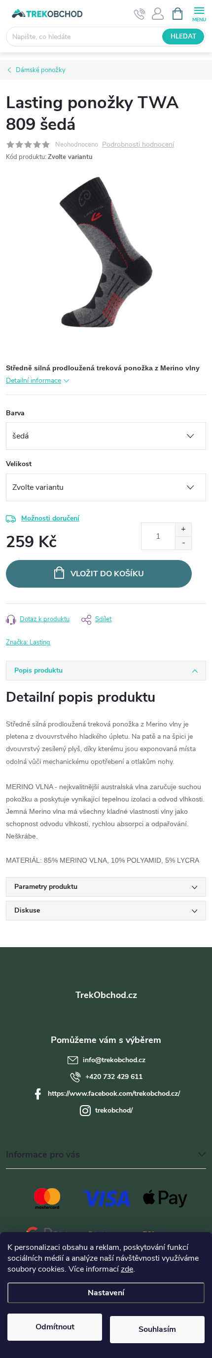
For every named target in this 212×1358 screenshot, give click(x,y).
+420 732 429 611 (113, 1076)
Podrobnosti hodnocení (138, 145)
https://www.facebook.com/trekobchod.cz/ (114, 1093)
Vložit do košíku (107, 573)
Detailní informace (33, 380)
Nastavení (106, 1292)
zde (127, 1269)
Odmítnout (54, 1326)
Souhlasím (157, 1329)
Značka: (28, 642)
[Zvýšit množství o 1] (183, 529)
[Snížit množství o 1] (183, 543)
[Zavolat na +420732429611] (140, 13)
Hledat (183, 36)
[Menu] (199, 13)
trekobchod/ (114, 1110)
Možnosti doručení (50, 518)
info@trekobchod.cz (114, 1060)
